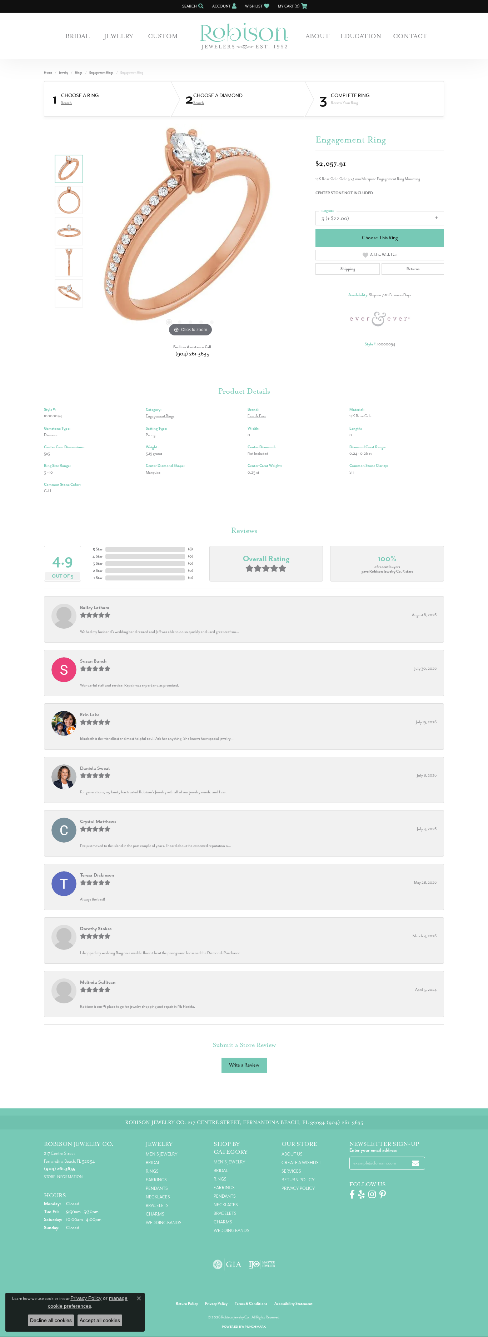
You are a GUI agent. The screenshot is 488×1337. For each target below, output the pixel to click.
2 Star (98, 570)
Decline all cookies (51, 1320)
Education (361, 36)
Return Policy (298, 1180)
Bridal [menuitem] (153, 1163)
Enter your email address (373, 1150)
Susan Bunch (93, 661)
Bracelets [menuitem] (157, 1205)
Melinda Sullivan (97, 982)
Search (66, 102)
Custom (163, 36)
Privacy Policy (298, 1188)
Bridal (77, 36)
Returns (413, 268)
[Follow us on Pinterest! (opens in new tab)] (382, 1194)
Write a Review (244, 1065)
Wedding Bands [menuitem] (163, 1223)
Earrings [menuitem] (156, 1180)
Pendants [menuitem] (157, 1188)
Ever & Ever (257, 416)
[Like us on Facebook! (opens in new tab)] (352, 1194)
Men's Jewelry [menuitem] (162, 1154)
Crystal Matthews (98, 821)
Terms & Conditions (251, 1303)
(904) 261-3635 (192, 354)
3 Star (98, 563)
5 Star (98, 549)
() (190, 549)
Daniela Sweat (95, 768)
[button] (192, 6)
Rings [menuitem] (152, 1171)
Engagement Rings (101, 73)
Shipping (347, 268)
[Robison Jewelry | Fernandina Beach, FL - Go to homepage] (244, 36)
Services (291, 1171)
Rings (79, 73)
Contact (410, 36)
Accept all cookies (100, 1320)
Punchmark (255, 1327)
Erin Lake (89, 715)
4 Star (98, 556)
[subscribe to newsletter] (415, 1163)
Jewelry (119, 36)
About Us (292, 1154)
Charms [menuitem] (155, 1214)
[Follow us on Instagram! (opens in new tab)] (372, 1194)
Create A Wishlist (301, 1163)
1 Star (98, 577)
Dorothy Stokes (95, 929)
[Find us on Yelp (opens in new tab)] (361, 1194)
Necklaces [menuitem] (158, 1197)
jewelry (63, 73)
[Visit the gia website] (227, 1264)
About (317, 36)
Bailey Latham (94, 607)
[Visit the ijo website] (262, 1264)
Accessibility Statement (293, 1303)
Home (48, 73)
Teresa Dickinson (97, 875)
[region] (190, 231)
